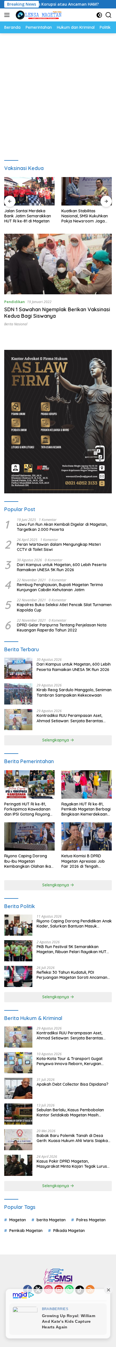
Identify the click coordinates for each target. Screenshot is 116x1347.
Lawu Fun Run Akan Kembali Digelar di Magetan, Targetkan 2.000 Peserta (62, 527)
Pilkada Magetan (69, 1230)
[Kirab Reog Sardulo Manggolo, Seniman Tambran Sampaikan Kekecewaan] (18, 694)
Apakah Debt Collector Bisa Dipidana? (72, 1084)
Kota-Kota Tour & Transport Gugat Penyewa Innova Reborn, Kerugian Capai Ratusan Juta (69, 1061)
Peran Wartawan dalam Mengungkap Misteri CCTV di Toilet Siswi (59, 547)
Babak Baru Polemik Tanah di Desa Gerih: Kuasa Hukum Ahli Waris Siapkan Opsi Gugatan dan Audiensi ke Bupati (73, 1138)
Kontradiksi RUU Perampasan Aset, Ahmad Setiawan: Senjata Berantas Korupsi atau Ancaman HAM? (70, 718)
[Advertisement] (58, 94)
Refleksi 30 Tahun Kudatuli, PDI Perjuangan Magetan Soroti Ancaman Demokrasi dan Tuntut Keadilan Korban (74, 975)
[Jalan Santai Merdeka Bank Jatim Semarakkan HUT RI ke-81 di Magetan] (29, 191)
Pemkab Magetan (26, 1230)
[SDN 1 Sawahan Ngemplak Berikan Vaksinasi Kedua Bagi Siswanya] (58, 264)
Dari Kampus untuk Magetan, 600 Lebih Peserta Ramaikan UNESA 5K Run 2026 (61, 567)
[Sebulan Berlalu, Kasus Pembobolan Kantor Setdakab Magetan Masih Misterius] (18, 1114)
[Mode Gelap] (99, 15)
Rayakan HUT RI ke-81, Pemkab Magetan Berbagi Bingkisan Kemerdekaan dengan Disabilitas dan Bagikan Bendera (86, 809)
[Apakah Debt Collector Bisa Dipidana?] (18, 1088)
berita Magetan (51, 1219)
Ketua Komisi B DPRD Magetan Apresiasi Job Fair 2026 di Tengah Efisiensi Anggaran (83, 861)
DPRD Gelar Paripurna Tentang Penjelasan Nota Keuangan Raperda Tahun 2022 (61, 627)
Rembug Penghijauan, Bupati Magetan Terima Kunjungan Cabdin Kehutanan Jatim (60, 587)
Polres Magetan (91, 1219)
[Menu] (8, 15)
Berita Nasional (15, 324)
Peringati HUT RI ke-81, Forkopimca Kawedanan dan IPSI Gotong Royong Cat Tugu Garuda (27, 809)
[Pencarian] (108, 15)
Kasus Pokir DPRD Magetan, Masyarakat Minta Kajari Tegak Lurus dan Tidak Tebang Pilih (72, 1164)
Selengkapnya (56, 740)
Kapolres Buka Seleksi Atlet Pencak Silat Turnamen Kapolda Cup (64, 607)
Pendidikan (14, 301)
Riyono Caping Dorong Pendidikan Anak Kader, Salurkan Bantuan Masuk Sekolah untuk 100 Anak (74, 923)
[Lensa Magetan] (38, 15)
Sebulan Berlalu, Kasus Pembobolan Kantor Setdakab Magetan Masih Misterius (70, 1112)
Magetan (17, 1219)
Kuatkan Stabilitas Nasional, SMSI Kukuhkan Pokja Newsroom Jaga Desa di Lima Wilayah (84, 216)
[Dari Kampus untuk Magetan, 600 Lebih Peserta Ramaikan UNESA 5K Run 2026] (18, 668)
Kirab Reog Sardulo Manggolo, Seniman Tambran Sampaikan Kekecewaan (74, 692)
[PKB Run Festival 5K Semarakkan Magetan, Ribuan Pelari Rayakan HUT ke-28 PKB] (18, 950)
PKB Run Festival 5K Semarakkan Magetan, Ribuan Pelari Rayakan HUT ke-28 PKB (71, 949)
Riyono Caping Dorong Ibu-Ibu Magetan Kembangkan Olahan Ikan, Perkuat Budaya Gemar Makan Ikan (29, 861)
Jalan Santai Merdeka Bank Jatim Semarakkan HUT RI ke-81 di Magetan (27, 216)
